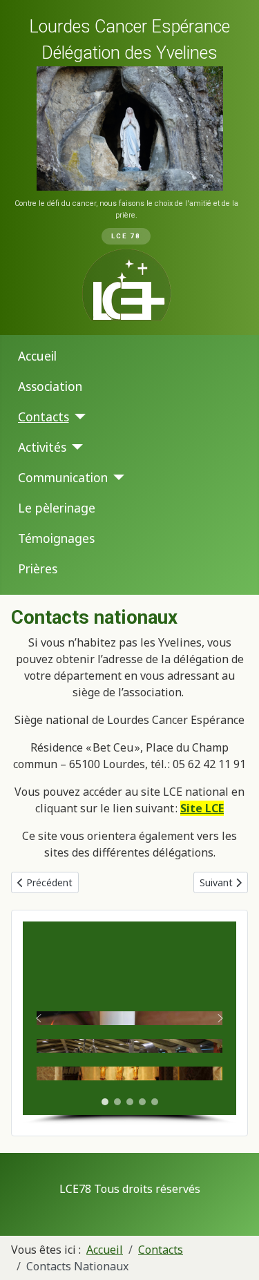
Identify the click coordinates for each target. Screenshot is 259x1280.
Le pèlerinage (56, 507)
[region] (129, 167)
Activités (42, 447)
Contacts (43, 416)
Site (191, 808)
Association (50, 386)
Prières (37, 568)
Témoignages (56, 538)
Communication (63, 477)
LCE (213, 808)
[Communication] (116, 477)
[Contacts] (77, 416)
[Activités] (75, 447)
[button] (38, 1018)
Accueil (37, 355)
